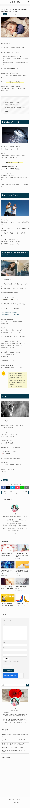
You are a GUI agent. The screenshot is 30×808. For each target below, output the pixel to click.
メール (4, 647)
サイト (4, 653)
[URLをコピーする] (26, 487)
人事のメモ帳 (15, 2)
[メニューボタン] (2, 2)
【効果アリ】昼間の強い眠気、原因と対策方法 (13, 744)
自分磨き (5, 14)
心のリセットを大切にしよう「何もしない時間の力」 (14, 740)
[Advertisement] (15, 776)
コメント (5, 624)
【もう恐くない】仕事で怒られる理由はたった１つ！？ (14, 751)
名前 (4, 642)
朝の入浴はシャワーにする (12, 102)
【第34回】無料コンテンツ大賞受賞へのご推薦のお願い (15, 735)
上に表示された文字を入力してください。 (12, 661)
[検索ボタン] (28, 2)
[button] (3, 487)
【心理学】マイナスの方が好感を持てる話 (12, 747)
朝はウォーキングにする (11, 104)
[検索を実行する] (27, 685)
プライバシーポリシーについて (15, 799)
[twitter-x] (15, 533)
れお (15, 514)
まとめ (6, 111)
